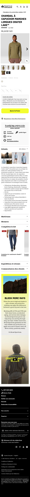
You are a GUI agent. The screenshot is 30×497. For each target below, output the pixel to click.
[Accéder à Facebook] (20, 447)
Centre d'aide (7, 393)
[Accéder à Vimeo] (27, 447)
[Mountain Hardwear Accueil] (6, 7)
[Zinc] (12, 241)
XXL (20, 90)
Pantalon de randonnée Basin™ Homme (11, 255)
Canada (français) (8, 455)
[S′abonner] (28, 431)
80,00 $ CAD (7, 31)
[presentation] (17, 6)
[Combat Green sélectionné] (2, 81)
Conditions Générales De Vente (9, 464)
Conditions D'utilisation (7, 461)
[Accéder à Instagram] (16, 447)
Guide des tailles (8, 97)
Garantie (3, 401)
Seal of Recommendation (12, 140)
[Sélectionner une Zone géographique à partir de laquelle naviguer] (2, 456)
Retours (3, 396)
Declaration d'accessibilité (8, 404)
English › (16, 455)
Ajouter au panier (15, 111)
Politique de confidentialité (8, 466)
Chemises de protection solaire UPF (14, 12)
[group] (15, 441)
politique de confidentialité (8, 436)
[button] (27, 6)
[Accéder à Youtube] (23, 447)
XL (16, 90)
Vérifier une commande (8, 398)
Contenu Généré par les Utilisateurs (10, 473)
